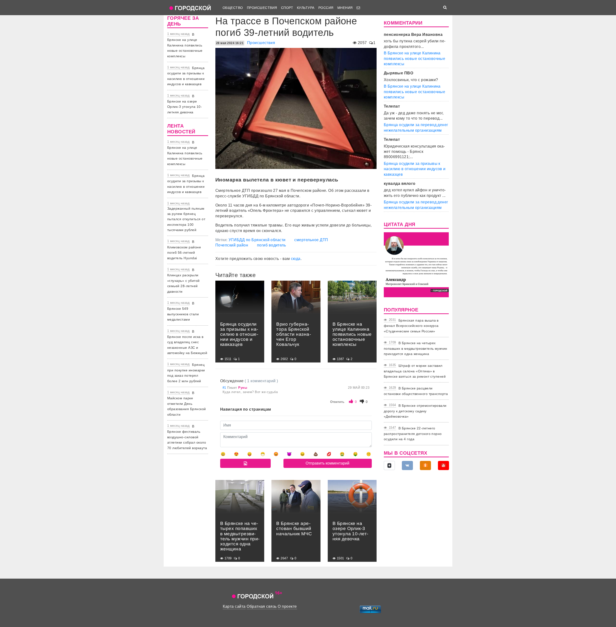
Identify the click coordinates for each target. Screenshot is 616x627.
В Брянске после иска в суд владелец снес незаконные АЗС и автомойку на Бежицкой (187, 342)
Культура (305, 8)
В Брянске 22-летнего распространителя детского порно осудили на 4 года (413, 433)
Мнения (345, 8)
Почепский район (231, 245)
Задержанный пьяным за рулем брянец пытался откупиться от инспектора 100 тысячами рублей (186, 219)
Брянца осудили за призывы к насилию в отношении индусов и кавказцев (415, 169)
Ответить (337, 402)
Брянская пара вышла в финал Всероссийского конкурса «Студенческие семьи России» (411, 325)
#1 (225, 387)
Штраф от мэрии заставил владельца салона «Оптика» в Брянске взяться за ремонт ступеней (415, 371)
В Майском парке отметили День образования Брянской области (186, 403)
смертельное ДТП (311, 240)
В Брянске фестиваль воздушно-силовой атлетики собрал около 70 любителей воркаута (187, 437)
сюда (296, 259)
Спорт (287, 8)
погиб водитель (271, 245)
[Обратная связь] (358, 7)
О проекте (287, 606)
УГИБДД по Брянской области (257, 240)
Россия (326, 8)
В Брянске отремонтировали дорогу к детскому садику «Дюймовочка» (415, 411)
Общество (233, 8)
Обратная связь (262, 606)
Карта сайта (234, 606)
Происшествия (262, 8)
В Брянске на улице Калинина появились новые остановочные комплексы (185, 45)
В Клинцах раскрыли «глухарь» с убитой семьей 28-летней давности (183, 280)
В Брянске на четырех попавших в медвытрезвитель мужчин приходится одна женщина (415, 348)
